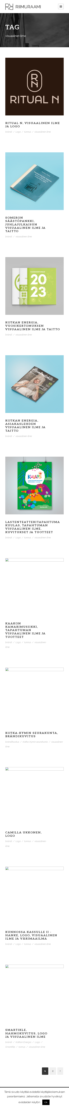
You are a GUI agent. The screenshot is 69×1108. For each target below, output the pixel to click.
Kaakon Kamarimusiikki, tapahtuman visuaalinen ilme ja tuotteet (25, 630)
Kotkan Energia (23, 1042)
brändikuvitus (12, 742)
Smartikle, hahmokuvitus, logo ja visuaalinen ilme (26, 1033)
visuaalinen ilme (42, 131)
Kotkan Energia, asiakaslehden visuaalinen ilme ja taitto (25, 426)
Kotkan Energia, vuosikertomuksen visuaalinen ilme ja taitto (32, 326)
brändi (8, 131)
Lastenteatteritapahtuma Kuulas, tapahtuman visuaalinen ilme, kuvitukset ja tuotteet (32, 527)
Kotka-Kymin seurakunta (35, 742)
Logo (18, 131)
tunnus (27, 131)
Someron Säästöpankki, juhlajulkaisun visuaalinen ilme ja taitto (25, 224)
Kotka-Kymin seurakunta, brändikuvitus (31, 734)
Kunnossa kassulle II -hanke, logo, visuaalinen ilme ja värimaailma (31, 935)
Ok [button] (45, 1102)
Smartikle (10, 1047)
